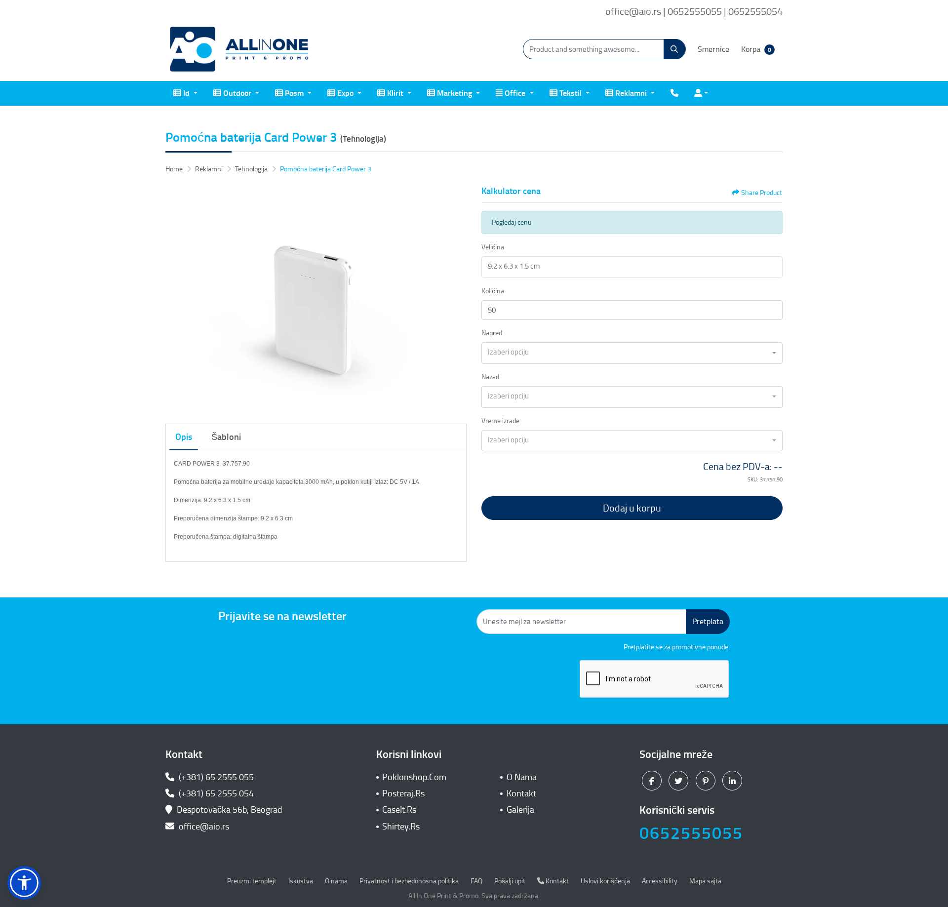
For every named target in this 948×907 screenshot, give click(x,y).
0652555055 (691, 833)
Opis (183, 437)
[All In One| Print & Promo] (239, 49)
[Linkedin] (733, 780)
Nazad (490, 377)
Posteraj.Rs (403, 793)
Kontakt (521, 793)
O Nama (522, 777)
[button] (24, 882)
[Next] (457, 299)
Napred (491, 333)
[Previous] (175, 299)
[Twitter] (680, 780)
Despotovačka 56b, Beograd (229, 809)
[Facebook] (653, 780)
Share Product (761, 193)
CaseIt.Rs (399, 809)
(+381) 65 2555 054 (215, 793)
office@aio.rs (203, 826)
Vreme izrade (500, 421)
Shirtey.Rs (401, 826)
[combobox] (632, 353)
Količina (492, 291)
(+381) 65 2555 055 (215, 777)
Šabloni (226, 437)
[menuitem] (185, 93)
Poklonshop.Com (414, 777)
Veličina (492, 247)
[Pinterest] (707, 780)
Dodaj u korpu (632, 508)
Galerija (520, 809)
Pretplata (707, 621)
